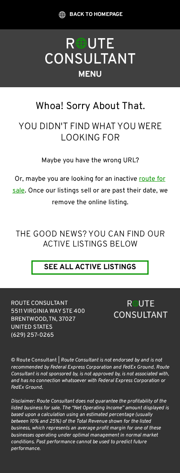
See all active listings (90, 267)
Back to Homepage (95, 14)
